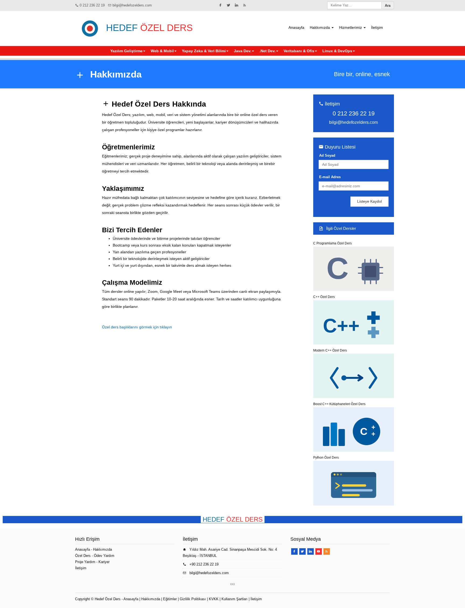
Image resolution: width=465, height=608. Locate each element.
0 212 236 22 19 (92, 5)
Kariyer (104, 562)
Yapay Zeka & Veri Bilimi (204, 51)
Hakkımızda (320, 27)
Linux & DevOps (337, 51)
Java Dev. (242, 51)
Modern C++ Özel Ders (330, 350)
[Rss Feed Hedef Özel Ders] (244, 5)
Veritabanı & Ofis (299, 51)
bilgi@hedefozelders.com (132, 5)
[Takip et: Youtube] (318, 551)
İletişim (377, 27)
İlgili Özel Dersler (341, 228)
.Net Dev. (267, 51)
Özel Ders (83, 556)
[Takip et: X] (228, 5)
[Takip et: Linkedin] (236, 5)
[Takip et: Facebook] (220, 5)
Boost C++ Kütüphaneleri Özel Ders (339, 404)
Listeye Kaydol (369, 201)
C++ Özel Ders (324, 297)
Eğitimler (170, 599)
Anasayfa (296, 27)
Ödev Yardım (104, 556)
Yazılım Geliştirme (126, 51)
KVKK (214, 599)
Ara (387, 5)
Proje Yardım (85, 562)
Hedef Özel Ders (108, 599)
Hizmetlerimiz (351, 27)
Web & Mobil (162, 51)
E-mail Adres (330, 177)
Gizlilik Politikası (193, 599)
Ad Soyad (327, 155)
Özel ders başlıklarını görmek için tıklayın (137, 327)
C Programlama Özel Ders (332, 243)
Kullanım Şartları (234, 599)
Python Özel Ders (326, 457)
